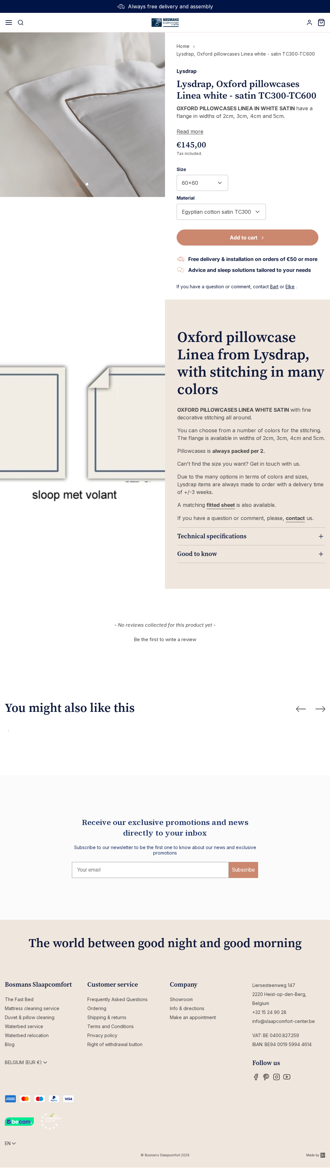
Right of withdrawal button (114, 1044)
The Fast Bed (19, 999)
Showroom (181, 999)
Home (183, 46)
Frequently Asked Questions (117, 999)
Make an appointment (193, 1017)
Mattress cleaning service (32, 1008)
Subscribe (243, 870)
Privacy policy (102, 1035)
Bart (274, 286)
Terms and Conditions (110, 1026)
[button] (165, 638)
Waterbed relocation (27, 1035)
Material (186, 198)
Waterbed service (24, 1026)
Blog (10, 1044)
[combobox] (202, 183)
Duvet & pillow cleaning (29, 1017)
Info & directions (187, 1008)
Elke (290, 286)
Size (181, 169)
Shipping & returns (106, 1017)
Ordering (96, 1008)
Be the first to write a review (165, 639)
